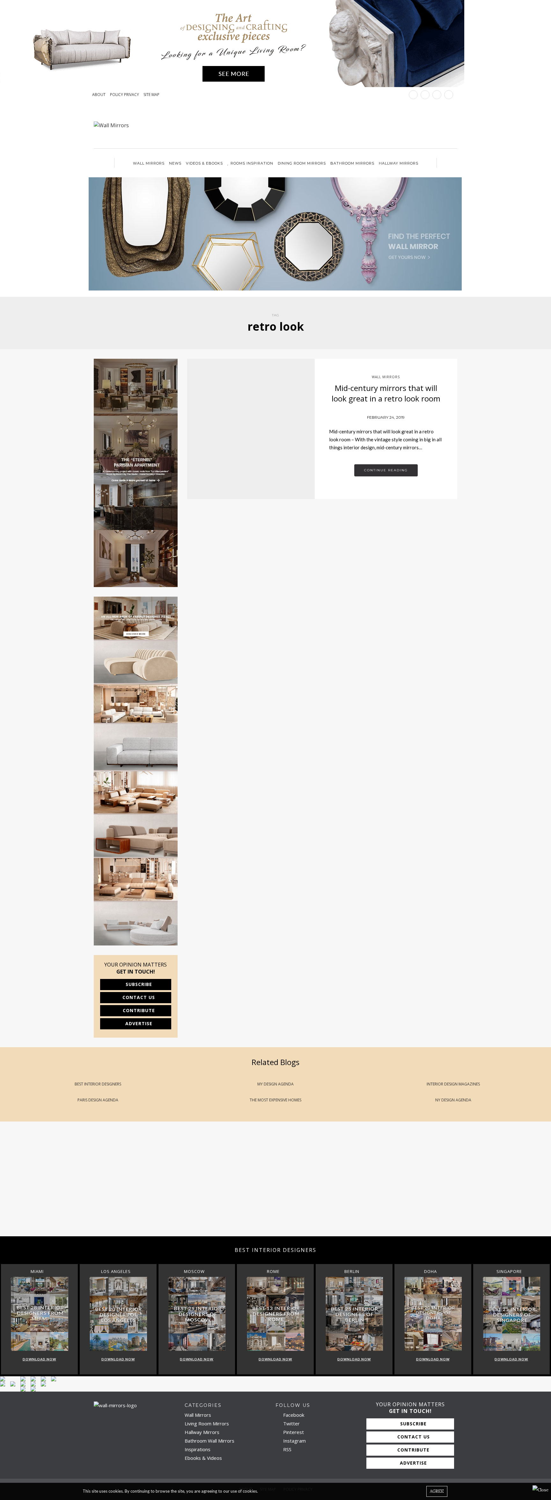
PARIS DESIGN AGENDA (97, 1100)
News (175, 163)
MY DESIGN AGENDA (275, 1084)
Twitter (291, 1423)
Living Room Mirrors (207, 1423)
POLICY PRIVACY (124, 94)
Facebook (293, 1415)
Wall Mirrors (149, 163)
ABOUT (99, 94)
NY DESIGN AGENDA (453, 1100)
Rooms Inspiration (252, 163)
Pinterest (293, 1432)
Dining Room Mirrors (302, 163)
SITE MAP (151, 94)
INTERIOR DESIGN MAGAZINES (453, 1084)
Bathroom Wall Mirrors (209, 1441)
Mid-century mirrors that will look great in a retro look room (386, 393)
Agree (437, 1491)
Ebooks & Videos (203, 1458)
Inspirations (197, 1449)
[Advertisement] (191, 1185)
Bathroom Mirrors (352, 163)
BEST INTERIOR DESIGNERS (98, 1084)
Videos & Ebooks (204, 163)
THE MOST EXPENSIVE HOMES (275, 1100)
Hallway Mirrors (398, 163)
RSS (286, 1449)
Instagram (294, 1441)
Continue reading (386, 470)
